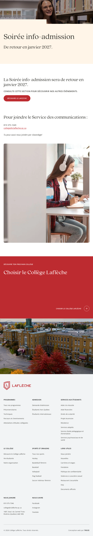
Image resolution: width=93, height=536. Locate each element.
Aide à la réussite (67, 405)
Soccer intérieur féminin (41, 480)
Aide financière (66, 410)
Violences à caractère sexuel (71, 476)
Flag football (37, 476)
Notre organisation (11, 463)
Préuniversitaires (10, 410)
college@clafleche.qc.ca (15, 128)
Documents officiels (68, 489)
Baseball (35, 467)
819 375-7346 (9, 503)
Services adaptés (67, 427)
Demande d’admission (40, 405)
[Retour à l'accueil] (17, 386)
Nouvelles (64, 458)
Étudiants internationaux (41, 414)
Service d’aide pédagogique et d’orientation (72, 432)
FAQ (62, 485)
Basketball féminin (39, 463)
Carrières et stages (68, 463)
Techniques (8, 414)
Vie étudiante (9, 458)
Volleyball (35, 472)
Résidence (65, 423)
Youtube (35, 512)
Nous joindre (66, 454)
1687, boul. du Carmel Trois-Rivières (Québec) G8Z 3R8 (14, 513)
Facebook (35, 503)
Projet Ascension (67, 418)
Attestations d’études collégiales (16, 423)
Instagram (36, 508)
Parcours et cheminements (14, 418)
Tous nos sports (38, 454)
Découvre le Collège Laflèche (14, 454)
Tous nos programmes (12, 405)
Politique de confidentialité (71, 472)
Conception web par (78, 530)
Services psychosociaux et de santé (72, 439)
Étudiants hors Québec (41, 410)
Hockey (35, 458)
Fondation (64, 467)
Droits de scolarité (68, 414)
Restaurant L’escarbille (69, 480)
